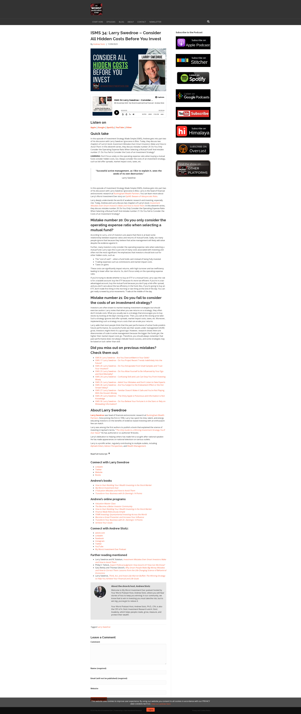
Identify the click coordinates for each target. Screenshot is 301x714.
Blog (121, 22)
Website (94, 688)
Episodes (111, 22)
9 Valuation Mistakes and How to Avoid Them (115, 490)
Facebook (99, 538)
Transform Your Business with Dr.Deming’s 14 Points (118, 493)
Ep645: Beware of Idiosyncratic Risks (141, 196)
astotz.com (100, 533)
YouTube (120, 127)
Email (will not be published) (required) (109, 678)
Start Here (97, 22)
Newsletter (155, 22)
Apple (93, 127)
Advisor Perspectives (113, 446)
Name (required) (98, 668)
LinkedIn (99, 535)
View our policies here (161, 704)
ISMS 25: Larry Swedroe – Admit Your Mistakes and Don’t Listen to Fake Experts (130, 382)
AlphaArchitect (97, 446)
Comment (95, 642)
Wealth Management (136, 446)
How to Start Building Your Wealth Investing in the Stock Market (123, 485)
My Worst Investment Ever (107, 488)
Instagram (99, 541)
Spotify (110, 127)
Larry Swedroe (103, 627)
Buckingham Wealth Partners (127, 193)
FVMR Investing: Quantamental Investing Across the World (121, 514)
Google (101, 127)
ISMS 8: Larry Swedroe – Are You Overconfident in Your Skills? (122, 357)
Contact (141, 22)
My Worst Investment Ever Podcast (110, 549)
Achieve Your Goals (103, 522)
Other (129, 127)
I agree (150, 709)
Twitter (98, 543)
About (131, 22)
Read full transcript (99, 454)
